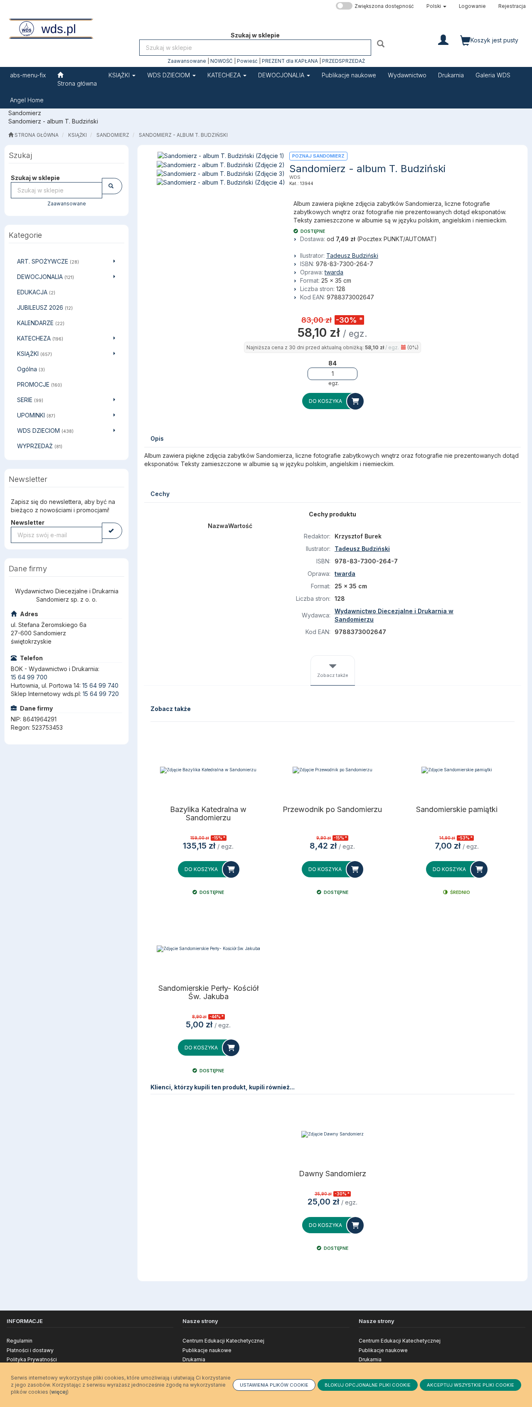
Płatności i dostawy (30, 1350)
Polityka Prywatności (32, 1359)
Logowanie (472, 6)
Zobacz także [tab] (332, 675)
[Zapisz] (112, 531)
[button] (436, 6)
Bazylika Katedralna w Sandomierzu (208, 813)
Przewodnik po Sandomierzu (332, 809)
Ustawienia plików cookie (274, 1385)
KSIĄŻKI (119, 75)
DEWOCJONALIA (282, 75)
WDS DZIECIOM (169, 75)
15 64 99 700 (29, 677)
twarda (334, 272)
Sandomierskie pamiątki (457, 809)
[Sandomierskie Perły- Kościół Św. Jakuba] (208, 949)
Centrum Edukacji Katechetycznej (223, 1341)
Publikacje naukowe (207, 1350)
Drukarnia (193, 1359)
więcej (59, 1392)
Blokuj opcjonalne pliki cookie (368, 1385)
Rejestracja (512, 6)
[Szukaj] (382, 43)
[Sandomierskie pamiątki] (456, 770)
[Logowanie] (443, 39)
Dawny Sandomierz (332, 1174)
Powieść (247, 61)
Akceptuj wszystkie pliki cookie (470, 1385)
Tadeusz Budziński (352, 255)
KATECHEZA (224, 75)
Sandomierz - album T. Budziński (183, 135)
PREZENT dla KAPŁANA (290, 61)
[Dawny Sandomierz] (332, 1134)
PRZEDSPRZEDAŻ (343, 61)
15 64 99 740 (100, 685)
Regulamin (19, 1341)
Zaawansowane (186, 61)
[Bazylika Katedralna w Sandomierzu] (208, 770)
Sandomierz (112, 135)
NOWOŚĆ (221, 61)
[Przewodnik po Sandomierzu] (332, 770)
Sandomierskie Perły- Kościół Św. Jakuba (208, 992)
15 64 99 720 (101, 693)
